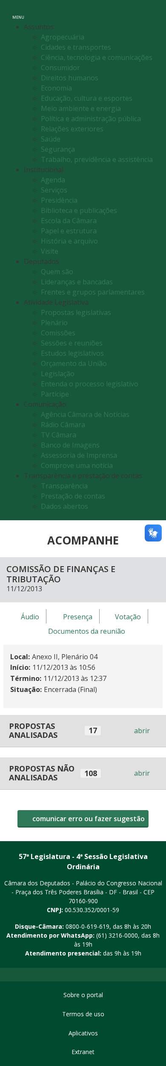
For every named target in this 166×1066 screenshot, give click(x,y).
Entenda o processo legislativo (89, 383)
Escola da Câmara (69, 220)
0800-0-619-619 (87, 926)
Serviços (54, 190)
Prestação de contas (73, 496)
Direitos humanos (69, 77)
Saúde (50, 139)
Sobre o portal (83, 995)
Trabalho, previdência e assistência (97, 159)
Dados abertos (64, 506)
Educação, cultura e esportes (86, 98)
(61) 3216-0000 (117, 935)
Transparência (64, 485)
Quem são (57, 271)
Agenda (53, 179)
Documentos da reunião (86, 631)
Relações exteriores (72, 128)
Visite (49, 251)
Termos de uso (83, 1014)
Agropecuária (62, 37)
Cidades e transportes (76, 47)
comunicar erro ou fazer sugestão (88, 818)
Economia (56, 88)
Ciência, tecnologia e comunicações (96, 57)
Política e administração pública (91, 118)
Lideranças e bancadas (77, 281)
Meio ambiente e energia (81, 108)
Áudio (30, 616)
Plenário (54, 322)
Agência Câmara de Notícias (85, 414)
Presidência (59, 200)
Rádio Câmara (63, 424)
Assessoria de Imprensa (79, 455)
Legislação (57, 373)
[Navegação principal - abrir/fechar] (18, 11)
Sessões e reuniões (72, 343)
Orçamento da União (74, 363)
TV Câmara (58, 434)
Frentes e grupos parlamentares (93, 292)
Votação (128, 616)
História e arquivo (69, 241)
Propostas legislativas (76, 312)
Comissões (58, 332)
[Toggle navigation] (150, 12)
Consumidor (60, 67)
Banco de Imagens (70, 445)
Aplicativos (83, 1033)
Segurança (58, 149)
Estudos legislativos (72, 353)
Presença (77, 616)
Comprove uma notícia (77, 465)
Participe (55, 394)
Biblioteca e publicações (79, 210)
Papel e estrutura (69, 230)
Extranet (83, 1052)
